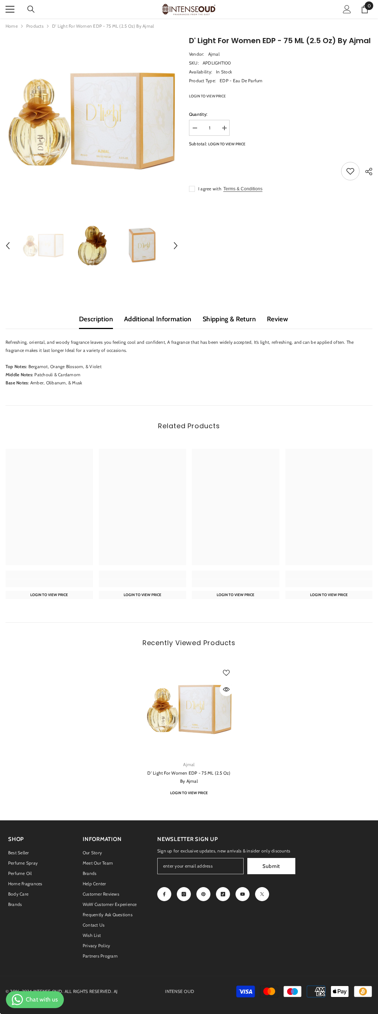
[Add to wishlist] (350, 171)
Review (277, 319)
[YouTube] (243, 894)
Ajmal (214, 54)
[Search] (31, 9)
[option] (92, 121)
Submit (271, 866)
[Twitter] (262, 894)
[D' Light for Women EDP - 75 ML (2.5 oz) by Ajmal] (189, 709)
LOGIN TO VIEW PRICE (207, 96)
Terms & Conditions (242, 188)
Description (96, 319)
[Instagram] (184, 894)
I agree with (209, 188)
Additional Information (158, 319)
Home (12, 26)
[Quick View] (226, 689)
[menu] (10, 9)
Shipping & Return (229, 319)
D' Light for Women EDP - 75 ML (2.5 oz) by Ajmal (188, 777)
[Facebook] (164, 894)
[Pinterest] (203, 894)
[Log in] (347, 9)
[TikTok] (223, 894)
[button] (7, 245)
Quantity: (198, 114)
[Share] (366, 171)
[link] (49, 583)
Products (35, 26)
